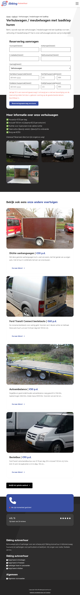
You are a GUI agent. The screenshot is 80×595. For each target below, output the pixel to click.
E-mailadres (16, 55)
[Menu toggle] (77, 3)
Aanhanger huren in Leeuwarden (19, 566)
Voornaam (15, 46)
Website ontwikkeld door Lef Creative (40, 592)
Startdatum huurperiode (20, 74)
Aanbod (14, 17)
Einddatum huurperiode (20, 83)
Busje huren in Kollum (15, 568)
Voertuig (15, 64)
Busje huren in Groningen (16, 560)
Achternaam (48, 46)
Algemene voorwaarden (16, 579)
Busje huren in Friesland (16, 563)
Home (8, 17)
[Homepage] (37, 3)
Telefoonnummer (50, 55)
